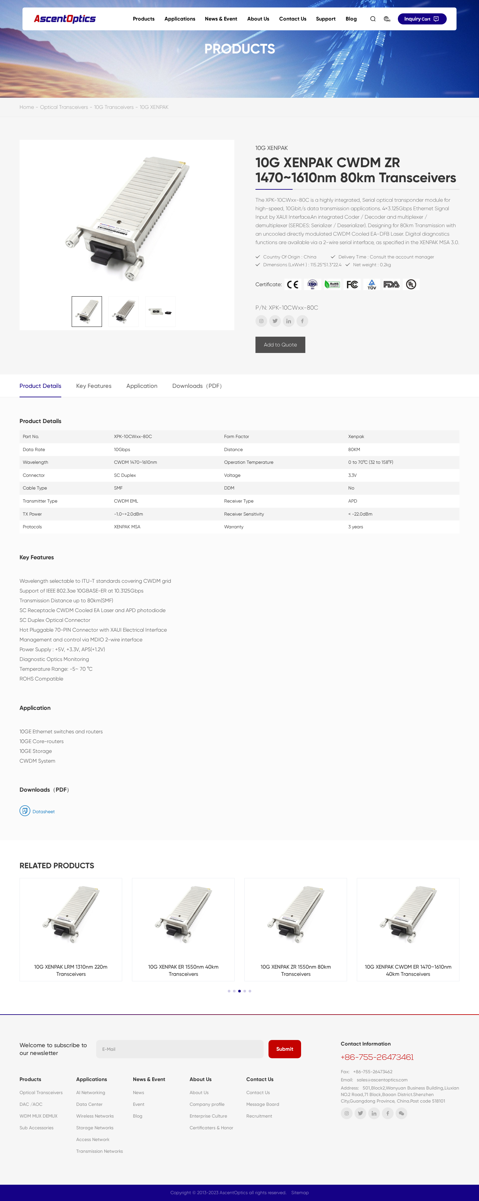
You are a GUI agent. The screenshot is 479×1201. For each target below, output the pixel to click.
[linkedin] (289, 321)
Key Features (93, 385)
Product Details (40, 385)
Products (143, 19)
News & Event (221, 19)
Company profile (207, 1104)
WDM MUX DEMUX (38, 1116)
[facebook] (302, 321)
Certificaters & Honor (211, 1127)
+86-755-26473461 (377, 1058)
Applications (180, 19)
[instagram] (261, 321)
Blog (351, 19)
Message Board (262, 1104)
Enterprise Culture (208, 1116)
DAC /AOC (31, 1104)
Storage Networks (94, 1127)
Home (27, 107)
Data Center (89, 1104)
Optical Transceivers (64, 107)
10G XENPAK (154, 107)
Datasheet (44, 811)
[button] (229, 991)
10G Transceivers (114, 107)
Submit (284, 1049)
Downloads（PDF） (198, 385)
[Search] (373, 19)
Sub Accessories (36, 1127)
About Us (258, 19)
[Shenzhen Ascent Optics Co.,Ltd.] (64, 19)
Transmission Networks (99, 1151)
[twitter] (275, 321)
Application (141, 385)
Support (326, 19)
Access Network (92, 1139)
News (138, 1092)
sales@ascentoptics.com (382, 1079)
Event (138, 1104)
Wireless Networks (95, 1116)
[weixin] (401, 1113)
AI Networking (90, 1092)
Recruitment (259, 1116)
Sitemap (300, 1192)
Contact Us (292, 19)
